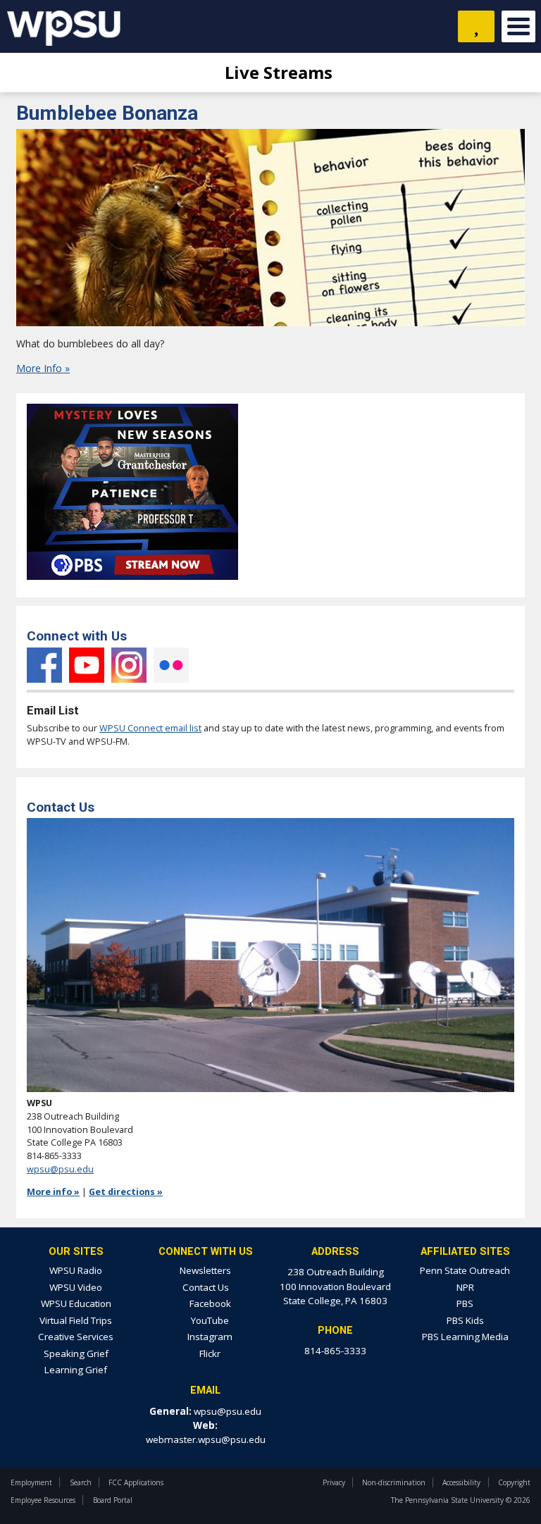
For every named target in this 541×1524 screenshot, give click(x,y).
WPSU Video (75, 1287)
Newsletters (205, 1270)
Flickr (171, 665)
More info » (53, 1192)
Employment (31, 1482)
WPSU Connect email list (150, 728)
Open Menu (518, 26)
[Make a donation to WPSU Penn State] (476, 26)
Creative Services (75, 1336)
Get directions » (126, 1192)
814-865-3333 (335, 1350)
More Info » (43, 368)
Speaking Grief (76, 1353)
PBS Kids (465, 1320)
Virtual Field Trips (75, 1320)
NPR (465, 1287)
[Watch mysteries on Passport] (132, 584)
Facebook (44, 665)
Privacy (334, 1482)
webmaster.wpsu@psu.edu (206, 1439)
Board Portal (112, 1500)
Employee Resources (43, 1500)
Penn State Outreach (465, 1270)
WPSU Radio (75, 1270)
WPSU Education (76, 1303)
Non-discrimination (393, 1482)
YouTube (86, 665)
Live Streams (276, 72)
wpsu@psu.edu (60, 1169)
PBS (464, 1303)
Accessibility (461, 1482)
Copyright (514, 1482)
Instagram (129, 665)
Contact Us (205, 1287)
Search (81, 1482)
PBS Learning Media (465, 1336)
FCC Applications (135, 1482)
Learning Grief (75, 1369)
